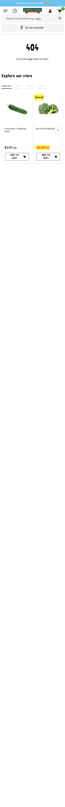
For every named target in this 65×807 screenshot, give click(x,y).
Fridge (41, 86)
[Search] (59, 18)
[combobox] (29, 18)
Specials (6, 86)
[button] (5, 11)
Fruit (18, 86)
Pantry (29, 86)
